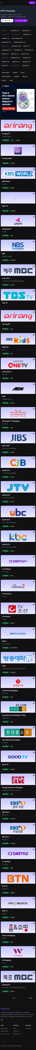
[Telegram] (2, 1020)
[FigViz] (18, 100)
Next (30, 998)
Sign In (32, 2)
